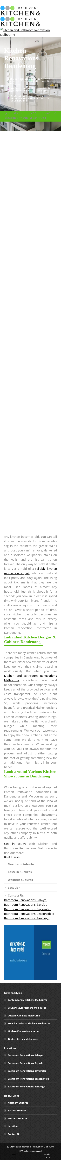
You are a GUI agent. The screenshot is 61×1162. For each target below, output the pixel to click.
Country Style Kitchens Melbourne (27, 1007)
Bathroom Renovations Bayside (25, 904)
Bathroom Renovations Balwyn (25, 900)
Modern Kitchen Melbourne (23, 1031)
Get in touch (15, 844)
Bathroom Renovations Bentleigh (26, 918)
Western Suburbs (20, 880)
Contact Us (16, 895)
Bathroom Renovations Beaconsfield (29, 914)
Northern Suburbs (21, 864)
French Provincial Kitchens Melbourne (29, 1023)
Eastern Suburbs (20, 872)
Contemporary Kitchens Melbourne (27, 999)
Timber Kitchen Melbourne (23, 1039)
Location (14, 888)
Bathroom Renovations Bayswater (27, 909)
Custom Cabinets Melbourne (24, 1015)
